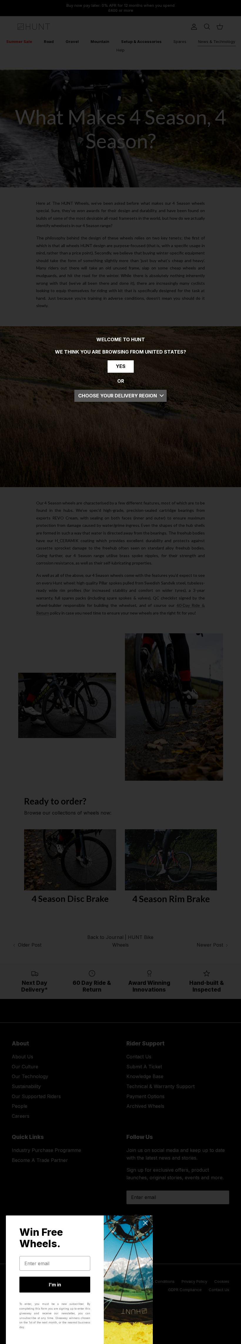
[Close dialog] (145, 1223)
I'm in (55, 1285)
